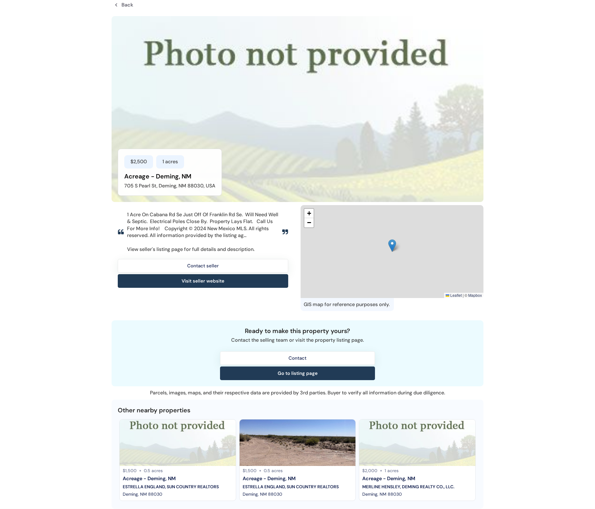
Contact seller (203, 266)
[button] (392, 245)
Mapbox (475, 295)
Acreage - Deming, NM (149, 478)
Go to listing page (298, 373)
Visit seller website (203, 281)
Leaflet (455, 295)
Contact (297, 358)
